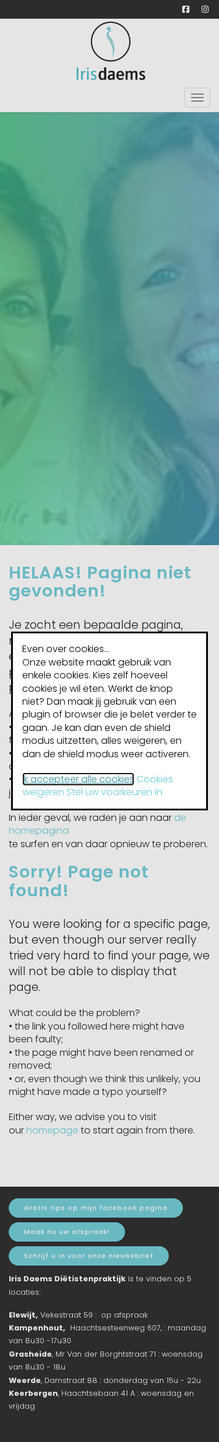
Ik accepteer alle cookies (78, 779)
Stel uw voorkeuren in (114, 792)
